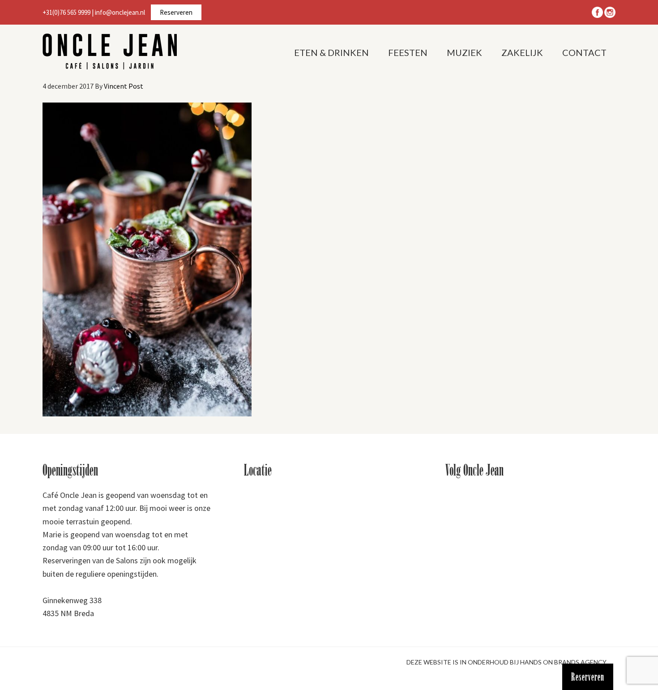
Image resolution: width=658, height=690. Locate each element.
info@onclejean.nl (120, 12)
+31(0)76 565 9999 (66, 12)
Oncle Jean (110, 51)
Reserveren (176, 12)
